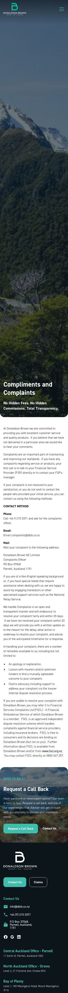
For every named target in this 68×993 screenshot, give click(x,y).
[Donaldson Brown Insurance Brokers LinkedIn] (19, 937)
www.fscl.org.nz (52, 751)
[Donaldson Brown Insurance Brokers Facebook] (5, 937)
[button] (61, 9)
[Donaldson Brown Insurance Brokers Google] (12, 937)
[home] (14, 9)
